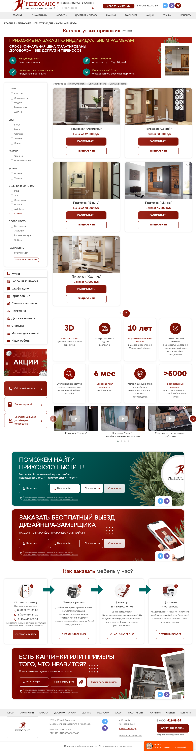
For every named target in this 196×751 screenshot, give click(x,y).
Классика (18, 94)
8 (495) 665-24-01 (147, 2)
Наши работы (20, 340)
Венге (17, 129)
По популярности (76, 84)
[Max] (172, 6)
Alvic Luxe (19, 209)
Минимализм (20, 107)
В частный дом (21, 253)
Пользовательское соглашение (115, 746)
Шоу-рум (111, 15)
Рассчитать (86, 141)
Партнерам (155, 713)
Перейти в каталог (170, 634)
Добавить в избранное (130, 736)
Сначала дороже (118, 84)
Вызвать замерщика (74, 634)
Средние (18, 156)
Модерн (18, 103)
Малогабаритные (22, 161)
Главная (17, 15)
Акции (150, 15)
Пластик (18, 205)
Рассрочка (131, 15)
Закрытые (19, 231)
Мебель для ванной (25, 333)
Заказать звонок (118, 6)
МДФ (16, 191)
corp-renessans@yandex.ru (171, 735)
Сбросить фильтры (26, 260)
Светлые (18, 134)
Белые (17, 125)
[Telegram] (165, 6)
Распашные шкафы (24, 281)
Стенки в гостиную (24, 303)
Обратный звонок (172, 728)
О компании (39, 15)
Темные (18, 139)
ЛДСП (17, 196)
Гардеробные (20, 296)
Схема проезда (127, 729)
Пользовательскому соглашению (64, 500)
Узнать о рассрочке (122, 634)
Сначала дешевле (97, 84)
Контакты (186, 15)
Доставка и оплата (86, 15)
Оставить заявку (25, 635)
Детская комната (23, 318)
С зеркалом (20, 200)
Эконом (18, 240)
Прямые (18, 174)
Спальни (17, 325)
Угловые (18, 178)
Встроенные (20, 226)
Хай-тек (18, 112)
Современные (21, 98)
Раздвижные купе (23, 235)
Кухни (15, 273)
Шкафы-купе (20, 288)
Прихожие (24, 23)
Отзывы (167, 15)
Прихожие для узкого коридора (55, 23)
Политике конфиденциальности (36, 500)
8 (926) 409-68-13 (147, 9)
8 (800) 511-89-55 (147, 6)
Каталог (60, 15)
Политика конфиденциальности (80, 746)
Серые (17, 143)
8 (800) (169, 720)
